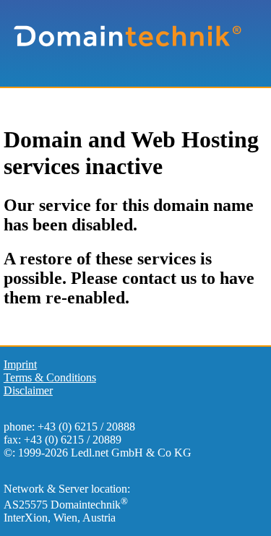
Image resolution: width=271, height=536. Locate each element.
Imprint (20, 364)
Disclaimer (28, 390)
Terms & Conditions (50, 377)
